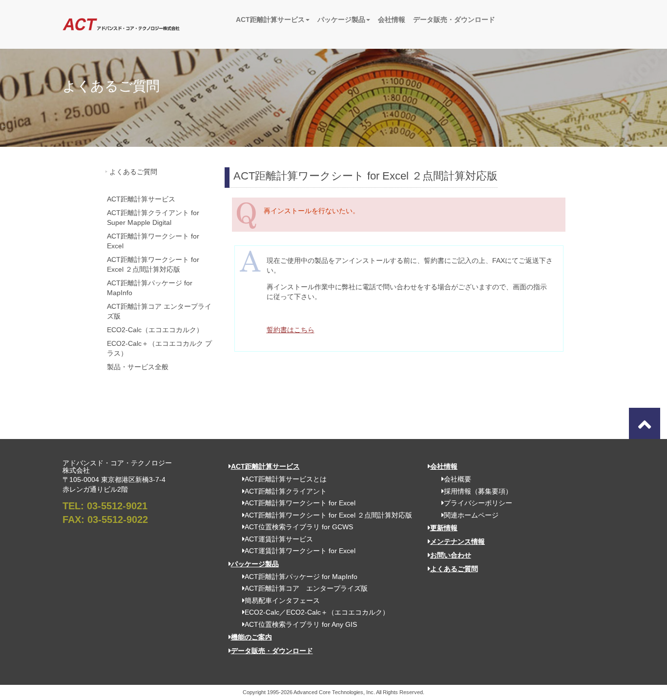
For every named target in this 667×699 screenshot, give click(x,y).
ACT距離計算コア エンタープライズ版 (159, 311)
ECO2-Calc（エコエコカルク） (155, 330)
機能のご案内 (251, 637)
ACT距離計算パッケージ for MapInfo (149, 288)
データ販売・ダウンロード (454, 19)
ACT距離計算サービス (270, 19)
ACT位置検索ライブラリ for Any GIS (301, 624)
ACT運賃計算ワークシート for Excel (300, 551)
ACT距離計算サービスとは (286, 479)
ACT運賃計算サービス (279, 539)
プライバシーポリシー (478, 503)
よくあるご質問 (133, 172)
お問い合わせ (450, 555)
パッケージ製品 (341, 19)
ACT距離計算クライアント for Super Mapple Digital (153, 217)
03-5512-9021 (117, 505)
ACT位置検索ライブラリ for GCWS (299, 527)
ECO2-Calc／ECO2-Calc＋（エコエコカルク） (317, 612)
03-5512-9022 (117, 519)
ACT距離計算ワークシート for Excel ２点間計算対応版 (153, 264)
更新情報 (444, 528)
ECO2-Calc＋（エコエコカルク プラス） (159, 348)
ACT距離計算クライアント (286, 491)
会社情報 (391, 19)
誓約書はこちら (290, 330)
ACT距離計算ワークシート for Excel (153, 241)
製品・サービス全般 (137, 367)
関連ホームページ (471, 515)
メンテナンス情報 (457, 541)
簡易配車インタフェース (282, 600)
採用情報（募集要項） (478, 491)
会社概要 (457, 479)
